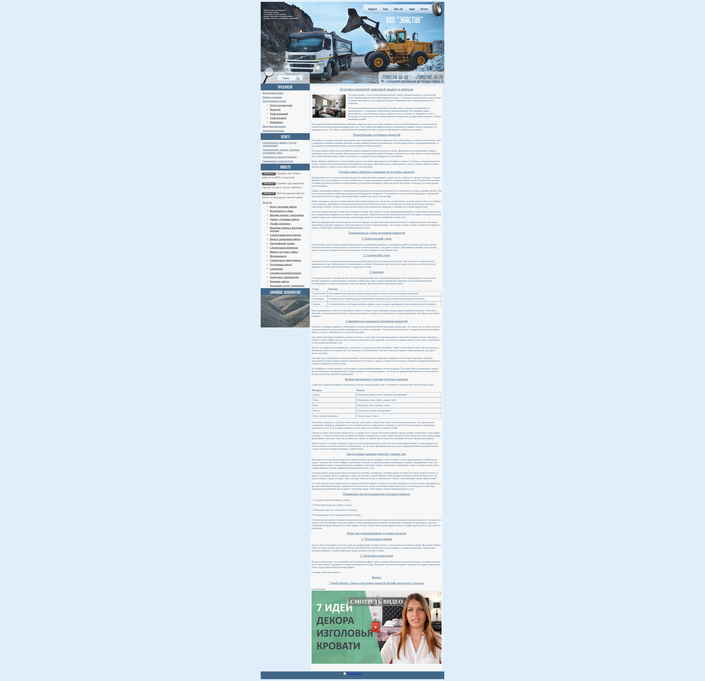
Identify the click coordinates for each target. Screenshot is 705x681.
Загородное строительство (284, 277)
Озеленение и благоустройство (280, 157)
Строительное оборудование (285, 260)
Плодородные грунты (274, 101)
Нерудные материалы (274, 126)
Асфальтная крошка (273, 130)
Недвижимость (278, 256)
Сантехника (276, 268)
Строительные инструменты (285, 235)
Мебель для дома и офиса (284, 252)
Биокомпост (276, 122)
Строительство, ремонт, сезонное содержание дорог (281, 151)
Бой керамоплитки (273, 93)
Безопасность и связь (281, 211)
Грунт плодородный (281, 105)
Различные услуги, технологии (287, 285)
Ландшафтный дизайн (282, 243)
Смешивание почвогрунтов (278, 161)
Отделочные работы (281, 264)
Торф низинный (279, 113)
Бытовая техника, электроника (287, 215)
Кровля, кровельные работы (285, 239)
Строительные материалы (284, 247)
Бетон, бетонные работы (283, 206)
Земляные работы (279, 281)
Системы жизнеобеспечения (285, 273)
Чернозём (275, 109)
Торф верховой (278, 118)
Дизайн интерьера (280, 223)
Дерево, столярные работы (284, 219)
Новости (267, 202)
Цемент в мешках (272, 97)
